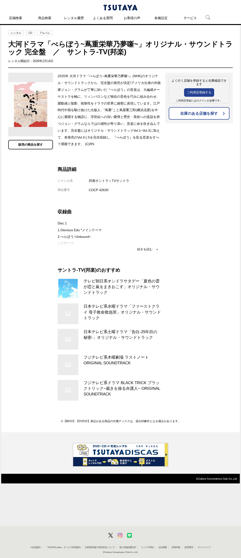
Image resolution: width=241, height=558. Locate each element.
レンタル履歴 (74, 18)
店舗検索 (15, 18)
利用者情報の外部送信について (100, 547)
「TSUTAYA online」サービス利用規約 (62, 547)
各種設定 (161, 18)
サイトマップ (204, 547)
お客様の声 (132, 18)
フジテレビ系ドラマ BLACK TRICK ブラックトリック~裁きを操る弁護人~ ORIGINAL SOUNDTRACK (122, 388)
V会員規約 (35, 547)
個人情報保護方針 (127, 547)
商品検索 (44, 18)
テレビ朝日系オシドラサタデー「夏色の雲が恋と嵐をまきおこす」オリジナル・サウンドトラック (122, 287)
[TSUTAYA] (120, 7)
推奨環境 (189, 547)
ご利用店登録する (199, 92)
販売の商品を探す (30, 144)
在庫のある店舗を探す (199, 113)
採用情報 (176, 547)
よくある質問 (103, 18)
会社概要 (162, 547)
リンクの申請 (147, 547)
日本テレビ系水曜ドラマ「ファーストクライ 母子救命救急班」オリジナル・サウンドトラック (122, 312)
